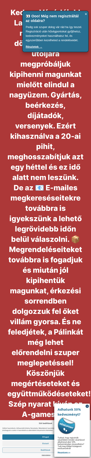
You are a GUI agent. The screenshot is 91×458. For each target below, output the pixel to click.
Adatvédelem (46, 455)
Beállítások (45, 450)
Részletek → (34, 46)
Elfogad (45, 437)
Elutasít (45, 443)
